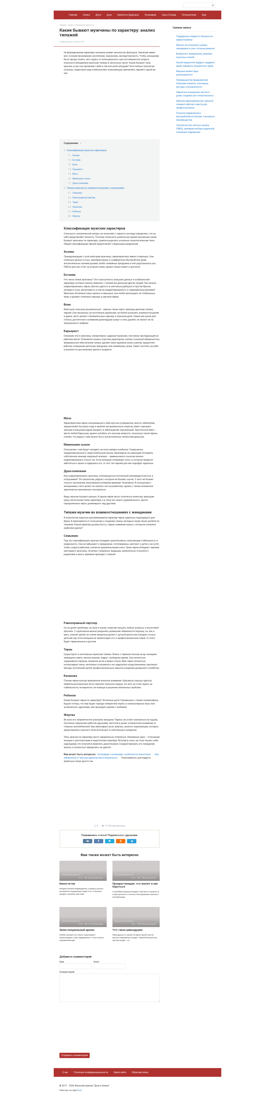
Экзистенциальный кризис (77, 929)
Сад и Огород (169, 14)
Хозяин (75, 155)
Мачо (75, 174)
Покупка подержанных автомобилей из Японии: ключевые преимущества (195, 116)
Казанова (77, 207)
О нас (65, 1072)
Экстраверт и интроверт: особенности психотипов (124, 754)
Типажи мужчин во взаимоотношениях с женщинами (95, 188)
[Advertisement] (112, 795)
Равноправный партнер (83, 197)
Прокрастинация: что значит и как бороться (135, 885)
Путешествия (189, 14)
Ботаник (76, 160)
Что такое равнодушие (127, 929)
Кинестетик (67, 883)
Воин (74, 164)
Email (96, 961)
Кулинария (150, 14)
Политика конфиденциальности (91, 1072)
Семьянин (77, 193)
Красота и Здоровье (128, 14)
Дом (109, 14)
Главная (73, 14)
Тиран (75, 202)
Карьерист (77, 169)
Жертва (76, 216)
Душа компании (80, 183)
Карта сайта (120, 1072)
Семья (86, 14)
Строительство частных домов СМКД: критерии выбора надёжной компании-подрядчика (195, 128)
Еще (204, 14)
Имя (61, 961)
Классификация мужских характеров (87, 150)
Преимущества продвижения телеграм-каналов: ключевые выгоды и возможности (192, 83)
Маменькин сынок (81, 178)
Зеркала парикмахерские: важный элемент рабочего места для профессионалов (194, 104)
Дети (98, 14)
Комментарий (66, 972)
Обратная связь (140, 1072)
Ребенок (76, 211)
